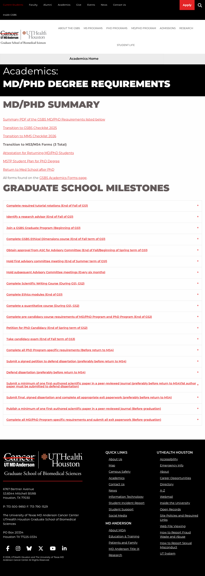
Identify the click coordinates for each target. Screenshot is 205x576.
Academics (64, 4)
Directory (167, 484)
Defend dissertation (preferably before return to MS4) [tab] (45, 372)
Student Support (121, 509)
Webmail (166, 497)
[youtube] (53, 549)
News (104, 4)
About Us (115, 459)
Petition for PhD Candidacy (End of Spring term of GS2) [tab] (46, 328)
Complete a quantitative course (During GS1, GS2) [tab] (42, 306)
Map (112, 465)
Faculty (33, 4)
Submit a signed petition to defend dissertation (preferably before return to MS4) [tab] (66, 361)
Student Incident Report (127, 503)
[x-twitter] (40, 549)
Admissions (168, 28)
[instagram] (18, 549)
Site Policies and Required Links (179, 518)
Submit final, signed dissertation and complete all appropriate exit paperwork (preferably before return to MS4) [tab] (89, 397)
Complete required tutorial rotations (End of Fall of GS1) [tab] (47, 205)
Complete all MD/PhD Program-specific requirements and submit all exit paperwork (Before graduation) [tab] (83, 420)
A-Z (162, 490)
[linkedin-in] (64, 549)
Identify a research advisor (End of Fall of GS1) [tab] (39, 216)
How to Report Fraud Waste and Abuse (175, 535)
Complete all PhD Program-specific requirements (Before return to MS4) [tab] (60, 350)
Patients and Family (123, 543)
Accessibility (169, 459)
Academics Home (83, 59)
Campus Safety (120, 471)
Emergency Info (171, 465)
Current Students (13, 4)
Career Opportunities (175, 478)
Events (91, 4)
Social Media (118, 515)
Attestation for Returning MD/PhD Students (38, 153)
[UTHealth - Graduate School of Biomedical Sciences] (23, 36)
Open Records (170, 509)
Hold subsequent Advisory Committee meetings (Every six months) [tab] (55, 272)
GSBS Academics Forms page (63, 178)
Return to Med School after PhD (28, 170)
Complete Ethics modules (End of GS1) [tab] (34, 294)
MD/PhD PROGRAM (143, 28)
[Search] (201, 5)
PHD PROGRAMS (116, 28)
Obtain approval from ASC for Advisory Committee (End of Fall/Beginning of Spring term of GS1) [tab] (77, 250)
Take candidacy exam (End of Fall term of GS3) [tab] (40, 339)
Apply (187, 5)
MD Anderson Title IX (124, 549)
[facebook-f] (7, 549)
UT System (167, 553)
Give (78, 4)
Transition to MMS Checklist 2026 (29, 136)
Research (186, 28)
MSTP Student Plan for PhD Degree (31, 161)
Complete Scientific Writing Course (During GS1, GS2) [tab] (45, 283)
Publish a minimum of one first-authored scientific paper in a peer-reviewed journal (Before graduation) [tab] (83, 408)
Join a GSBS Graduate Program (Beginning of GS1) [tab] (43, 228)
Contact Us (119, 4)
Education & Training (124, 536)
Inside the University (175, 503)
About (164, 471)
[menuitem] (69, 28)
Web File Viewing (173, 526)
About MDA (117, 530)
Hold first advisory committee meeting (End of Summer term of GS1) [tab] (56, 261)
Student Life (126, 45)
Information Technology (126, 497)
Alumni (47, 4)
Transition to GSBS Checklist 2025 (30, 128)
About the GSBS (69, 28)
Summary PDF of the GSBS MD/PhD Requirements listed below (54, 119)
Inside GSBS (10, 14)
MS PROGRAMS (93, 28)
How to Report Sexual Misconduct (176, 545)
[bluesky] (29, 549)
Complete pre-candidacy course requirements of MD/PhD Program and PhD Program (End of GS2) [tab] (79, 317)
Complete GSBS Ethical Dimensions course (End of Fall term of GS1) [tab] (55, 239)
